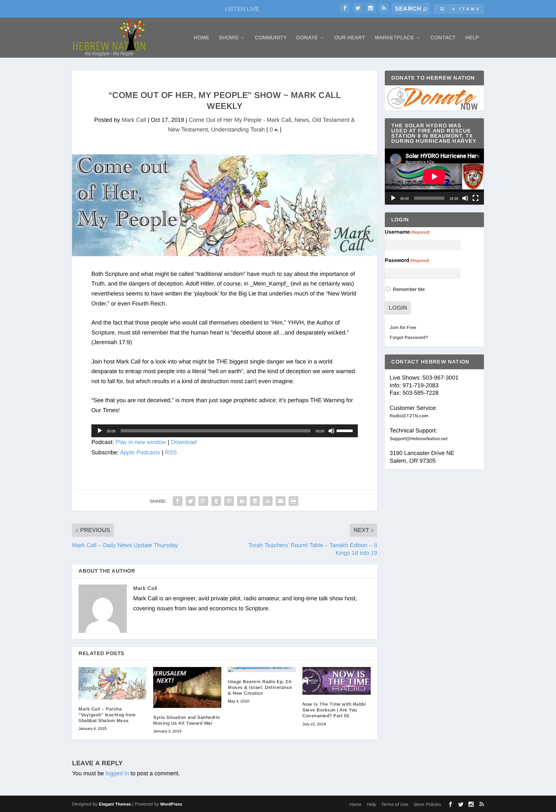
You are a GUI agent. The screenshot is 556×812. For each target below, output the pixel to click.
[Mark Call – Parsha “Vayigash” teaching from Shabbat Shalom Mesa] (113, 683)
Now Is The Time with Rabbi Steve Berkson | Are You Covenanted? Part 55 (334, 709)
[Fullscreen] (475, 198)
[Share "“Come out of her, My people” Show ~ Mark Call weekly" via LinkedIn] (242, 501)
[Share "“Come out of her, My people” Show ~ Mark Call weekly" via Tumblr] (216, 501)
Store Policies (427, 804)
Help (472, 37)
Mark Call (134, 120)
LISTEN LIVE (242, 9)
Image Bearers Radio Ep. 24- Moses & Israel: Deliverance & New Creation (260, 687)
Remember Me (409, 289)
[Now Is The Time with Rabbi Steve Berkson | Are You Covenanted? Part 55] (336, 681)
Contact (443, 37)
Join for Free (403, 327)
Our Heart (349, 37)
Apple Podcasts (140, 452)
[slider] (346, 430)
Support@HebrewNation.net (419, 438)
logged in (117, 773)
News (301, 120)
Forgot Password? (409, 337)
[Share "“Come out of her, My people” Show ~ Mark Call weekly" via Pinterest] (229, 501)
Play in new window (141, 442)
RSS (171, 452)
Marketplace (394, 37)
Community (271, 37)
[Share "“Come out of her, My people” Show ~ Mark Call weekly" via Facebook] (177, 501)
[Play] (100, 431)
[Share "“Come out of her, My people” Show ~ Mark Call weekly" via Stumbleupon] (267, 501)
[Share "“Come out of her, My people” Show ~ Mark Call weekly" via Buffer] (254, 501)
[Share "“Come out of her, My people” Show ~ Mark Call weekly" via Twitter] (190, 501)
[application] (224, 430)
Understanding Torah (238, 129)
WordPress (171, 804)
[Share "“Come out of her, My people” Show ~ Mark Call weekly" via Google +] (203, 501)
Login (398, 307)
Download (184, 442)
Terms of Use (394, 804)
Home (201, 37)
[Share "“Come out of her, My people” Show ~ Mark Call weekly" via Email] (280, 501)
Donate (307, 37)
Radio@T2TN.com (409, 415)
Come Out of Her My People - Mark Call (240, 120)
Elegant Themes (115, 804)
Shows (228, 37)
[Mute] (331, 431)
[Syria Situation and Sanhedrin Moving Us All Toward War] (187, 687)
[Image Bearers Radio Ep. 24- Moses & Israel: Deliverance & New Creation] (262, 669)
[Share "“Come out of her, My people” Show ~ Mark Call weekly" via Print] (293, 501)
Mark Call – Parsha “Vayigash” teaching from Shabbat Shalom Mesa (107, 714)
